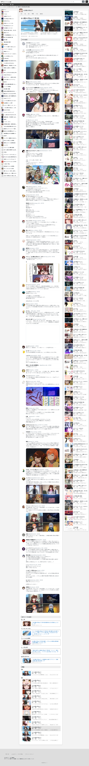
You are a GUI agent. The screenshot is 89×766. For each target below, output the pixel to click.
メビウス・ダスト (7, 121)
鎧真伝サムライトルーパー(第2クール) (11, 128)
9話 (28, 13)
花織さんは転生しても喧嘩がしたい (10, 67)
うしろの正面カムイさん (8, 56)
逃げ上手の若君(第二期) (8, 37)
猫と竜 (5, 81)
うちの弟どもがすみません (9, 63)
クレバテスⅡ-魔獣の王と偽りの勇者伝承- (12, 138)
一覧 (21, 13)
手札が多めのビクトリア (8, 25)
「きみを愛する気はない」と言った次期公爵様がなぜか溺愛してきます (17, 107)
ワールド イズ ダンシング (9, 112)
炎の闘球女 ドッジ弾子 (8, 103)
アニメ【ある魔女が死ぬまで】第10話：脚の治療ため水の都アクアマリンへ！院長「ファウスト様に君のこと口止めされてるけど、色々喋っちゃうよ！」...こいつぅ (45, 632)
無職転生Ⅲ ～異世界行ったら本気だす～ (11, 65)
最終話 (41, 13)
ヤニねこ (5, 14)
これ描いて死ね (7, 163)
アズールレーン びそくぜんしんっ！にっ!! (12, 154)
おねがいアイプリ (7, 98)
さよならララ (6, 11)
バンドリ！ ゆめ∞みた (8, 49)
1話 (25, 13)
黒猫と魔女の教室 (7, 42)
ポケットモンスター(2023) (9, 168)
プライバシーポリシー (29, 754)
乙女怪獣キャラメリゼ (8, 28)
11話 (37, 13)
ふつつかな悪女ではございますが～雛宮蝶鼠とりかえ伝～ (15, 100)
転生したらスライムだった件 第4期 (10, 161)
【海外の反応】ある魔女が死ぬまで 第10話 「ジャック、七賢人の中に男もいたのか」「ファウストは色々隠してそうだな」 (45, 651)
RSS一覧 (7, 754)
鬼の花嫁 (5, 39)
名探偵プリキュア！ (7, 16)
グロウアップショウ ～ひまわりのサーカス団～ (13, 53)
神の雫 (5, 135)
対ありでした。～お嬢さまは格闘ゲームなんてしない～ (14, 77)
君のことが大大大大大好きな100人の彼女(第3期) (13, 72)
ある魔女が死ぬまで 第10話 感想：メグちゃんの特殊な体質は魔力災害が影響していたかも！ (45, 642)
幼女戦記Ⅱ (6, 44)
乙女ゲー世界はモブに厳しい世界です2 (11, 175)
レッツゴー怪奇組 (7, 86)
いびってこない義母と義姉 (9, 147)
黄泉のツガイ (6, 32)
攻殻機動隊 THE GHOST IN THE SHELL (11, 60)
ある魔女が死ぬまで (10, 6)
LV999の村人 (6, 58)
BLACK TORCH (7, 110)
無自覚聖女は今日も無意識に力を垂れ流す (12, 133)
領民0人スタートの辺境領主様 (9, 142)
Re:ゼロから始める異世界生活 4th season (12, 156)
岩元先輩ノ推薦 (7, 88)
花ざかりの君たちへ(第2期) (9, 140)
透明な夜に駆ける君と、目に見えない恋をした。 (13, 30)
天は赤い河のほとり (7, 74)
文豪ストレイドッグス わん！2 (10, 159)
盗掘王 (5, 119)
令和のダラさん (7, 21)
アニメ (5, 6)
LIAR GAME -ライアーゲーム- (9, 79)
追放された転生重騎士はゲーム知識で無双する (13, 131)
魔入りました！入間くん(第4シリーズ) (11, 171)
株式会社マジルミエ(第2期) (9, 166)
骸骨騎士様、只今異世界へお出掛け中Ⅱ (11, 117)
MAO (5, 70)
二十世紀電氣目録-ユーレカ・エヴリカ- (11, 35)
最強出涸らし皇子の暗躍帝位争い (10, 96)
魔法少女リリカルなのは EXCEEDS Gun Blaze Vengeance (15, 93)
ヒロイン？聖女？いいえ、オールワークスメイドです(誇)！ (15, 105)
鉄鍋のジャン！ (7, 51)
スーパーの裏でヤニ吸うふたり (10, 46)
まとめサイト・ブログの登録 (17, 754)
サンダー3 (6, 145)
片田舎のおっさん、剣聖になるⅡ (10, 173)
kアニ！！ (6, 2)
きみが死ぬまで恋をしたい (9, 18)
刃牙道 (5, 152)
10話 (33, 13)
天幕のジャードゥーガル (8, 23)
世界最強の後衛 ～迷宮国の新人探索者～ (11, 124)
